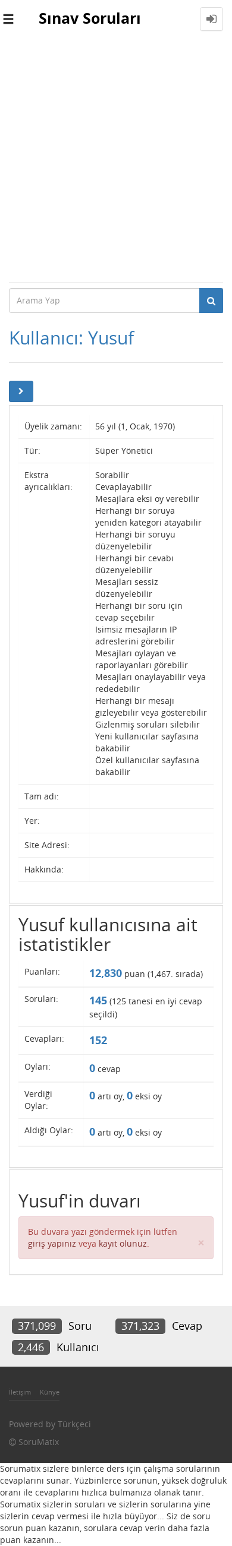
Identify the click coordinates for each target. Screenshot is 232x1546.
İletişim (20, 1391)
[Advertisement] (116, 160)
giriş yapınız (52, 1243)
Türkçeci (74, 1424)
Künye (49, 1391)
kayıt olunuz (123, 1243)
